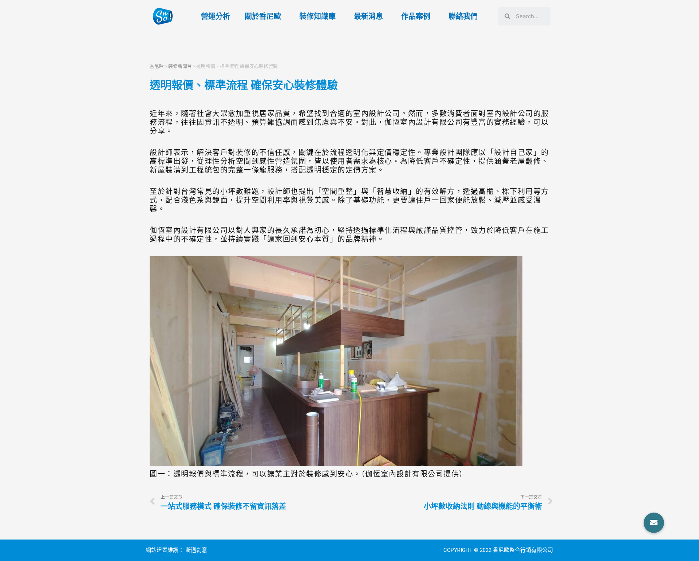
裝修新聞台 (180, 66)
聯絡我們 (463, 16)
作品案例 (415, 16)
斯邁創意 (196, 550)
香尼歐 (157, 66)
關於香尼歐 (263, 16)
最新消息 (368, 16)
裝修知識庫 (317, 16)
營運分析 (215, 16)
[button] (654, 523)
